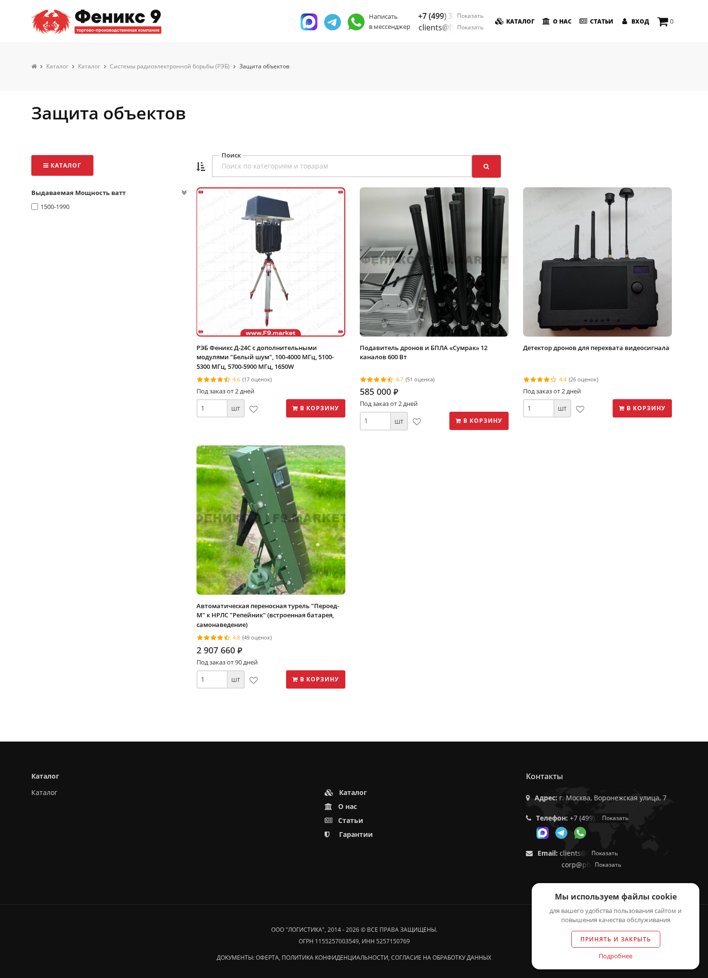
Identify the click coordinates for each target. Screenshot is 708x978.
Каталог (520, 21)
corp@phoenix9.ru (591, 864)
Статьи (601, 21)
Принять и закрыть (615, 939)
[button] (201, 166)
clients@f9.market (451, 27)
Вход (639, 21)
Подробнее (615, 956)
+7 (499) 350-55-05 (451, 16)
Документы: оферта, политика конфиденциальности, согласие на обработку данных (354, 957)
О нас (561, 21)
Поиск (231, 155)
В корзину (318, 408)
